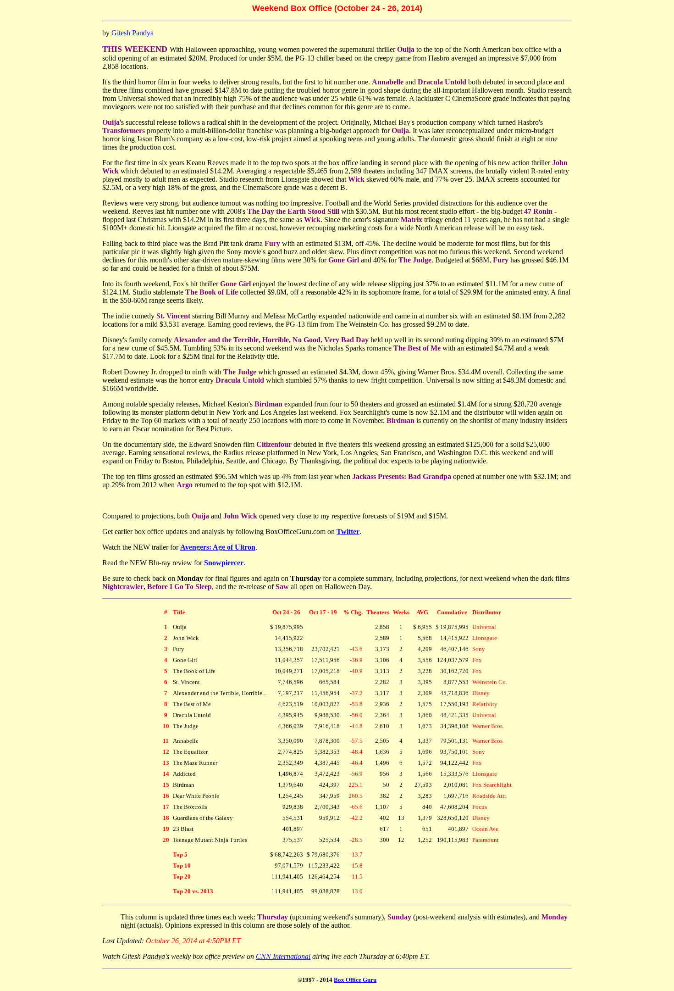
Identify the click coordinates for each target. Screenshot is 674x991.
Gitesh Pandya (132, 33)
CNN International (283, 956)
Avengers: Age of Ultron (217, 547)
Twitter (348, 531)
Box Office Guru (355, 979)
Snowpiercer (223, 563)
